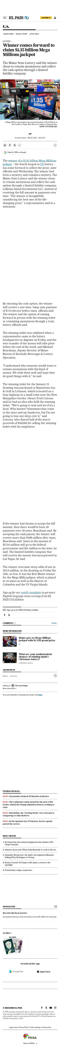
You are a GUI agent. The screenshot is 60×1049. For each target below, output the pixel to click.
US (42, 164)
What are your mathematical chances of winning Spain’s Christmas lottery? (35, 657)
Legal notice (13, 1027)
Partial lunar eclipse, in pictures (18, 870)
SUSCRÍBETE (46, 18)
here (40, 695)
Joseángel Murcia (26, 663)
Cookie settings (34, 1027)
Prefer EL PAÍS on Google (16, 152)
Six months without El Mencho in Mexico (29, 796)
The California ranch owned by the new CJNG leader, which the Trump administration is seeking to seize (28, 805)
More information (9, 688)
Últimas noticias (11, 791)
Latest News (34, 34)
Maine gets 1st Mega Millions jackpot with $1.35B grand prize (37, 639)
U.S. (6, 27)
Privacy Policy (24, 1027)
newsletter (9, 907)
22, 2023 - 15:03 (36, 138)
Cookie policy (46, 1027)
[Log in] (55, 17)
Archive (7, 933)
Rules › (54, 623)
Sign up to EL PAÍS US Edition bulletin (22, 610)
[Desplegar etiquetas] (55, 676)
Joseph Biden (8, 34)
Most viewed (9, 836)
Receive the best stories (15, 913)
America (13, 676)
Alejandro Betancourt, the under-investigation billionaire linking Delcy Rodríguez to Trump (29, 856)
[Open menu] (5, 17)
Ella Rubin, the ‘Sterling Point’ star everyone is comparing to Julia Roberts (28, 814)
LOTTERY (6, 41)
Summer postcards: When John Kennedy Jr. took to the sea (30, 850)
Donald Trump (21, 34)
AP (30, 134)
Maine (5, 676)
